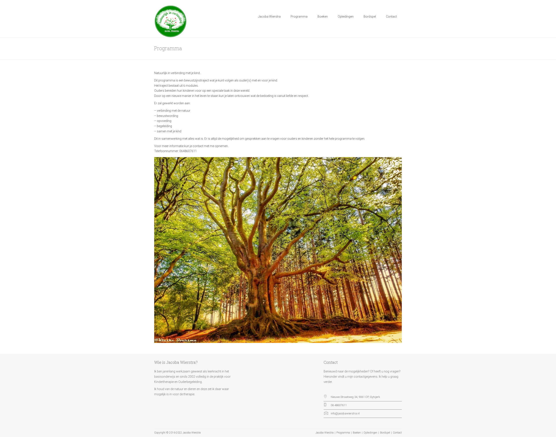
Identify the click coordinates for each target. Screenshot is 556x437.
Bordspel (370, 16)
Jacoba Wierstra (269, 16)
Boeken (323, 16)
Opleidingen (346, 16)
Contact (391, 16)
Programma (299, 16)
